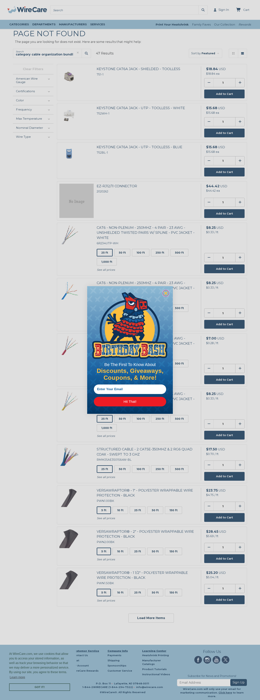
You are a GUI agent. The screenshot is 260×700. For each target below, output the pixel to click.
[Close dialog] (166, 293)
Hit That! (130, 402)
